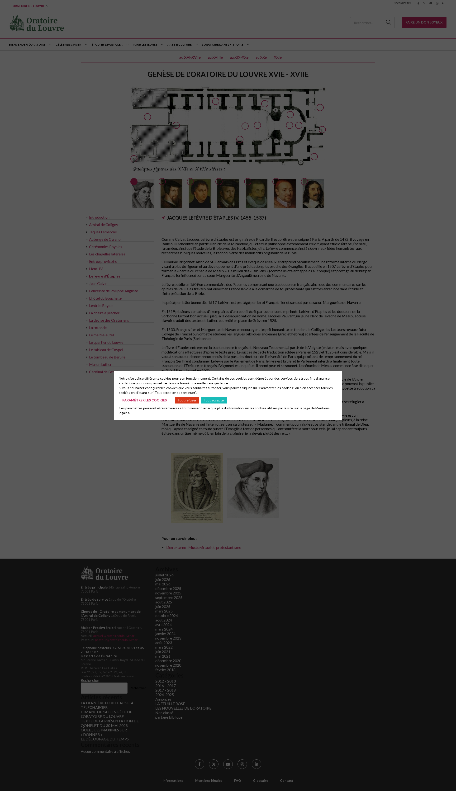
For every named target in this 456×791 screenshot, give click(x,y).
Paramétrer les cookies (144, 400)
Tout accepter (214, 400)
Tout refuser (186, 400)
